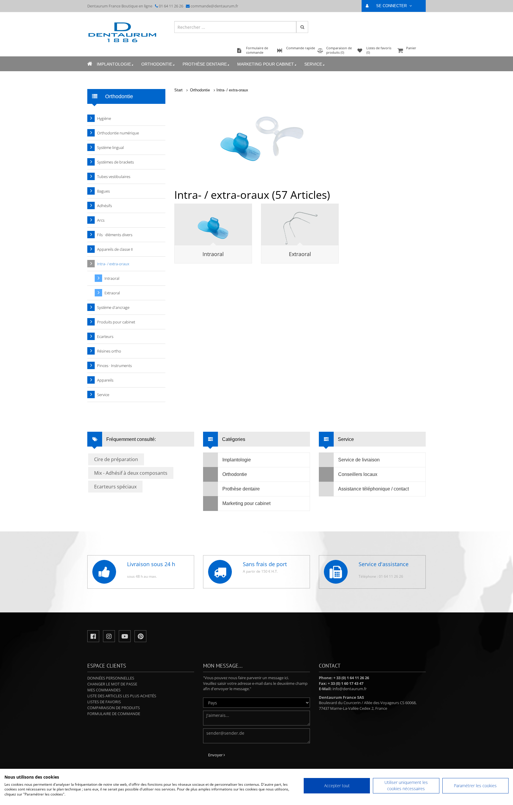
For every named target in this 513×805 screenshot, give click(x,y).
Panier (411, 48)
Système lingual (110, 147)
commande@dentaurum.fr (214, 6)
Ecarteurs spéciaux (115, 486)
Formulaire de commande (113, 713)
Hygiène (104, 118)
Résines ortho (109, 351)
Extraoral (300, 254)
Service (313, 64)
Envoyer (216, 755)
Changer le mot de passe (112, 684)
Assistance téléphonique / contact (373, 488)
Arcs (100, 220)
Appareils (105, 380)
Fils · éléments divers (114, 234)
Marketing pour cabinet (265, 64)
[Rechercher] (302, 27)
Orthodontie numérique (118, 133)
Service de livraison (359, 459)
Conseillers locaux (357, 474)
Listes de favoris (104, 701)
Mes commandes (104, 690)
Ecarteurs (105, 336)
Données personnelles (110, 678)
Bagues (103, 191)
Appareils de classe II (115, 249)
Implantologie (114, 64)
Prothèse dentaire (205, 64)
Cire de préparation (116, 459)
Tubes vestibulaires (113, 176)
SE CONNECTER (392, 6)
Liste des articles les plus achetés (121, 695)
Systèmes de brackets (115, 162)
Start (178, 90)
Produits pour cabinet (116, 322)
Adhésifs (104, 205)
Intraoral (213, 254)
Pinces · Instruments (114, 365)
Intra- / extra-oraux (232, 90)
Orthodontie (156, 64)
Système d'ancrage (113, 307)
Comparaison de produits (113, 707)
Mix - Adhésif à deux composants (130, 473)
